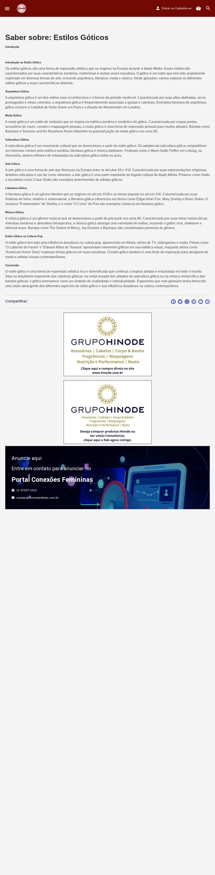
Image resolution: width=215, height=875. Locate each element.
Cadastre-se (183, 8)
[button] (173, 301)
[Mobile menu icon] (7, 8)
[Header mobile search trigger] (208, 8)
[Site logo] (22, 8)
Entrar (166, 8)
